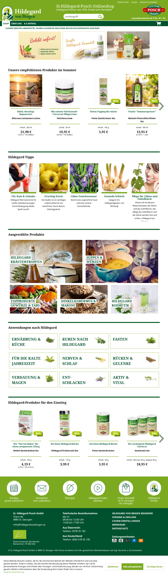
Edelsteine (60, 28)
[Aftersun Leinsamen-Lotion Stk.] (26, 91)
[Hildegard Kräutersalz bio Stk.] (65, 424)
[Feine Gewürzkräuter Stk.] (103, 424)
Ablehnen (112, 566)
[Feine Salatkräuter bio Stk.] (103, 91)
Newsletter (123, 2)
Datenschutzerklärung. (14, 572)
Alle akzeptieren (132, 566)
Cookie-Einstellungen (126, 520)
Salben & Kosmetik (45, 28)
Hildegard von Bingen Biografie (132, 513)
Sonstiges (94, 28)
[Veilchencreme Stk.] (65, 91)
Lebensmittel (28, 28)
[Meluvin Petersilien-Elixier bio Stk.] (142, 91)
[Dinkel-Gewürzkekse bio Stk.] (26, 424)
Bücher (69, 28)
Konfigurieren (155, 566)
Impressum (118, 524)
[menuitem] (84, 2)
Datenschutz (120, 528)
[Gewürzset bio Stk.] (142, 424)
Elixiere (9, 28)
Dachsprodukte (81, 28)
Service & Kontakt (148, 2)
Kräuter (18, 28)
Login (134, 2)
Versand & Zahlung (124, 517)
